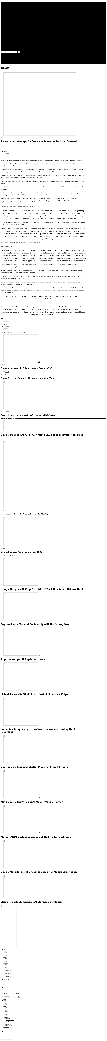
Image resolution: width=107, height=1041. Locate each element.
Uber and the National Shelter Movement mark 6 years (34, 767)
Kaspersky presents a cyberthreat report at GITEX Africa (28, 415)
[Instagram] (3, 43)
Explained (9, 35)
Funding (8, 28)
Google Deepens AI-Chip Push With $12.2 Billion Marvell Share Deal (42, 435)
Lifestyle (5, 61)
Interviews (6, 37)
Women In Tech (10, 29)
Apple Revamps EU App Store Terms (23, 659)
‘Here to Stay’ (59, 270)
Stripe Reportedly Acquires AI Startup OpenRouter (31, 902)
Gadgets (5, 21)
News (4, 9)
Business (5, 27)
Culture (5, 33)
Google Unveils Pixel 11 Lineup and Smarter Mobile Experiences (39, 872)
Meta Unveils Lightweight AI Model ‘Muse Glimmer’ (32, 802)
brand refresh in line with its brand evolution (69, 160)
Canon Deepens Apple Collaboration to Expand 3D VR (26, 368)
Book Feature (10, 34)
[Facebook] (3, 40)
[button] (19, 52)
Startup (8, 31)
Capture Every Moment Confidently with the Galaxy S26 (35, 624)
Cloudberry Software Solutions (13, 993)
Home (4, 7)
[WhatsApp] (3, 47)
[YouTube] (3, 45)
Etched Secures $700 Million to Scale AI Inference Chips (34, 694)
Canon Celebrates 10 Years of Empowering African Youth (28, 378)
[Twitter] (3, 42)
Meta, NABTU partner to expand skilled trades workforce (36, 837)
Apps (4, 15)
